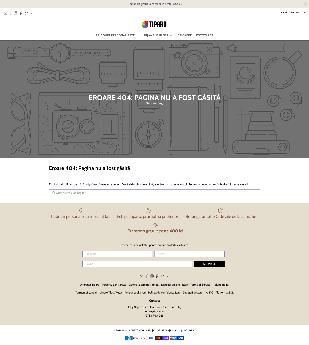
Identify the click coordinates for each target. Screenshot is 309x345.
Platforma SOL (225, 292)
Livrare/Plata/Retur (111, 292)
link (249, 184)
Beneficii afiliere (170, 284)
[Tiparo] (154, 24)
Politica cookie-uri (135, 292)
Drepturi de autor (193, 292)
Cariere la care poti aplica (144, 284)
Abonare (209, 264)
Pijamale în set (156, 35)
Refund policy (221, 284)
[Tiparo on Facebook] (11, 14)
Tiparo (125, 330)
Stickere (185, 35)
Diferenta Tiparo (89, 284)
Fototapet (204, 35)
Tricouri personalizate (115, 35)
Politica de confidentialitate (164, 292)
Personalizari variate (114, 284)
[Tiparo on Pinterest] (21, 14)
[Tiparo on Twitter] (27, 14)
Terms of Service (200, 284)
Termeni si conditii (86, 292)
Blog (185, 284)
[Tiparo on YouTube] (32, 14)
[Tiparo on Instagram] (16, 14)
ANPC (209, 292)
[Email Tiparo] (6, 14)
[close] (305, 4)
